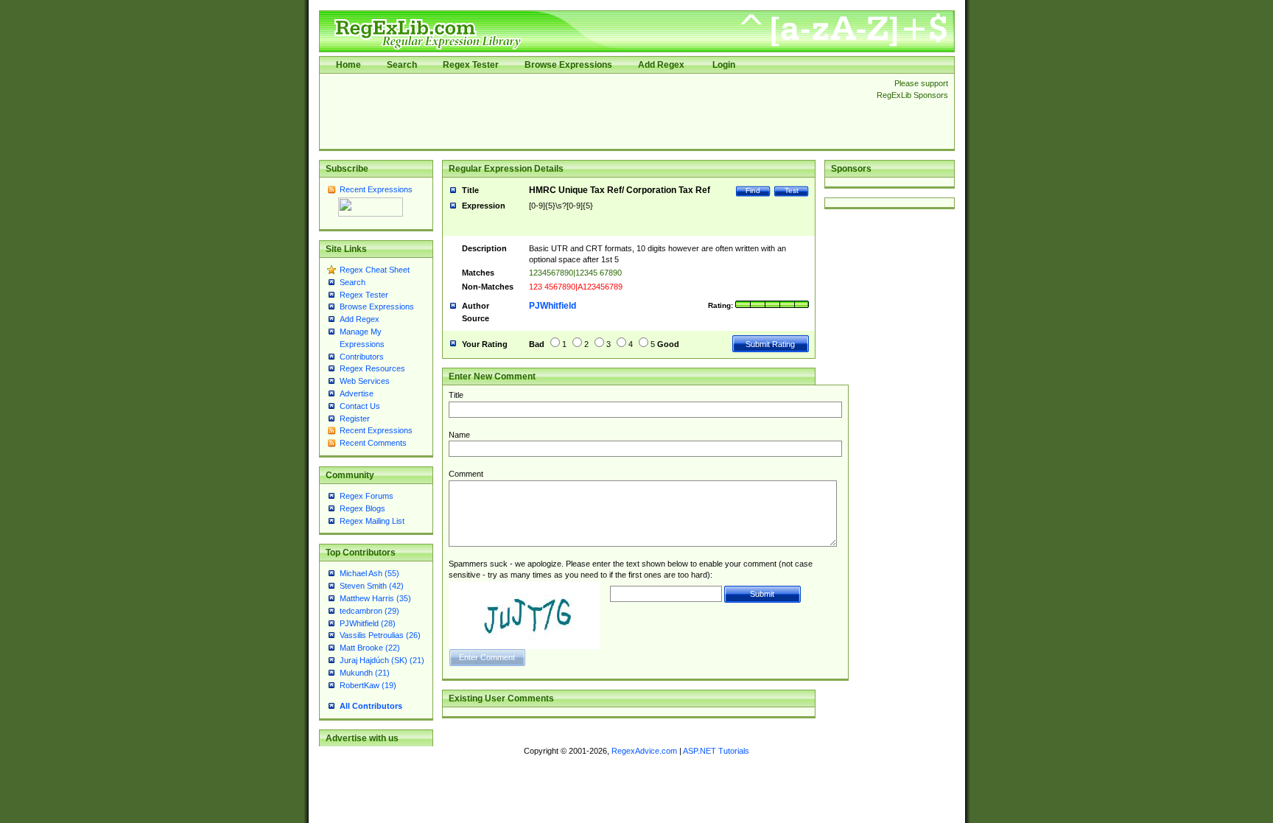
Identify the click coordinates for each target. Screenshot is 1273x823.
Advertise (357, 393)
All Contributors (371, 705)
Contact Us (360, 406)
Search (402, 65)
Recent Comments (373, 442)
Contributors (362, 356)
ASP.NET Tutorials (716, 750)
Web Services (365, 381)
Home (348, 65)
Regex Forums (366, 495)
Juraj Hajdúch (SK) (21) (382, 660)
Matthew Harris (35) (375, 598)
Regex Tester (471, 65)
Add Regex (661, 65)
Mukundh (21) (365, 672)
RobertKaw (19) (368, 685)
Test (792, 190)
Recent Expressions (376, 189)
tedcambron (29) (369, 610)
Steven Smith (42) (372, 585)
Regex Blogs (362, 508)
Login (723, 65)
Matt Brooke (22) (370, 647)
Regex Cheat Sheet (375, 269)
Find (753, 190)
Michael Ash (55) (369, 573)
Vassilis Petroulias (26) (380, 635)
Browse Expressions (568, 65)
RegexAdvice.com (644, 750)
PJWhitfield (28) (368, 623)
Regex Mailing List (372, 520)
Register (355, 418)
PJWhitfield (552, 306)
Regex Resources (372, 368)
